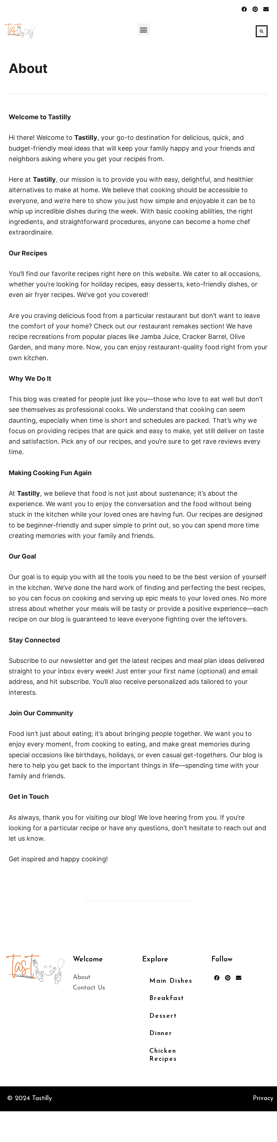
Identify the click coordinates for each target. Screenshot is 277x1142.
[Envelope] (266, 9)
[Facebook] (244, 9)
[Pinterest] (255, 9)
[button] (144, 29)
